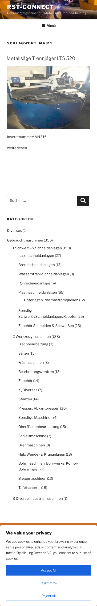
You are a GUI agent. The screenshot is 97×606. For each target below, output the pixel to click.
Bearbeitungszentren (36, 372)
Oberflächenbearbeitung (38, 427)
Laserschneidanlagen (36, 256)
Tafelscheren (29, 488)
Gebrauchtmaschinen (25, 240)
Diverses (14, 231)
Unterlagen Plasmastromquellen (51, 300)
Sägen (23, 353)
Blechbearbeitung (33, 344)
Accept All (48, 570)
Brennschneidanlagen (36, 265)
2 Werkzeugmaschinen (32, 337)
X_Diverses (27, 390)
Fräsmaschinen (31, 362)
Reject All (48, 596)
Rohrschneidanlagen (35, 283)
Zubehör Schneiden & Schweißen (46, 326)
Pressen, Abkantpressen (38, 408)
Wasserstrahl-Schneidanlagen (43, 274)
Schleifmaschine (32, 436)
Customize (48, 583)
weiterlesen (17, 148)
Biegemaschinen (32, 478)
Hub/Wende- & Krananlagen (41, 454)
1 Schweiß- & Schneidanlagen (37, 248)
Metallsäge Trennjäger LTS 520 (41, 58)
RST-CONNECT (30, 7)
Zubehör (25, 381)
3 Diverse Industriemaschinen (38, 498)
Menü (51, 26)
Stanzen (25, 399)
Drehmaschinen (31, 445)
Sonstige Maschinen (35, 417)
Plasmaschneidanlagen (37, 292)
